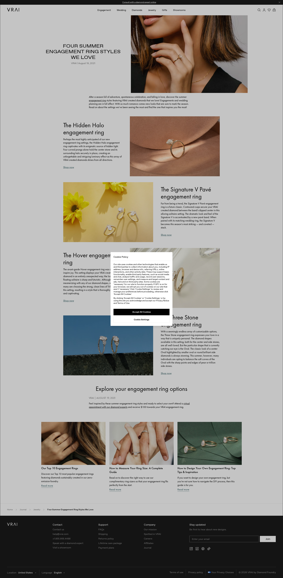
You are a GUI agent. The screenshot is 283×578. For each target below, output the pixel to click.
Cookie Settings (141, 319)
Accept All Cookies (141, 311)
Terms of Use (123, 303)
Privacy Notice (162, 300)
